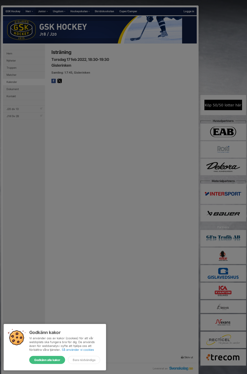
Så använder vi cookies (78, 350)
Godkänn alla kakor (47, 360)
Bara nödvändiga (84, 360)
